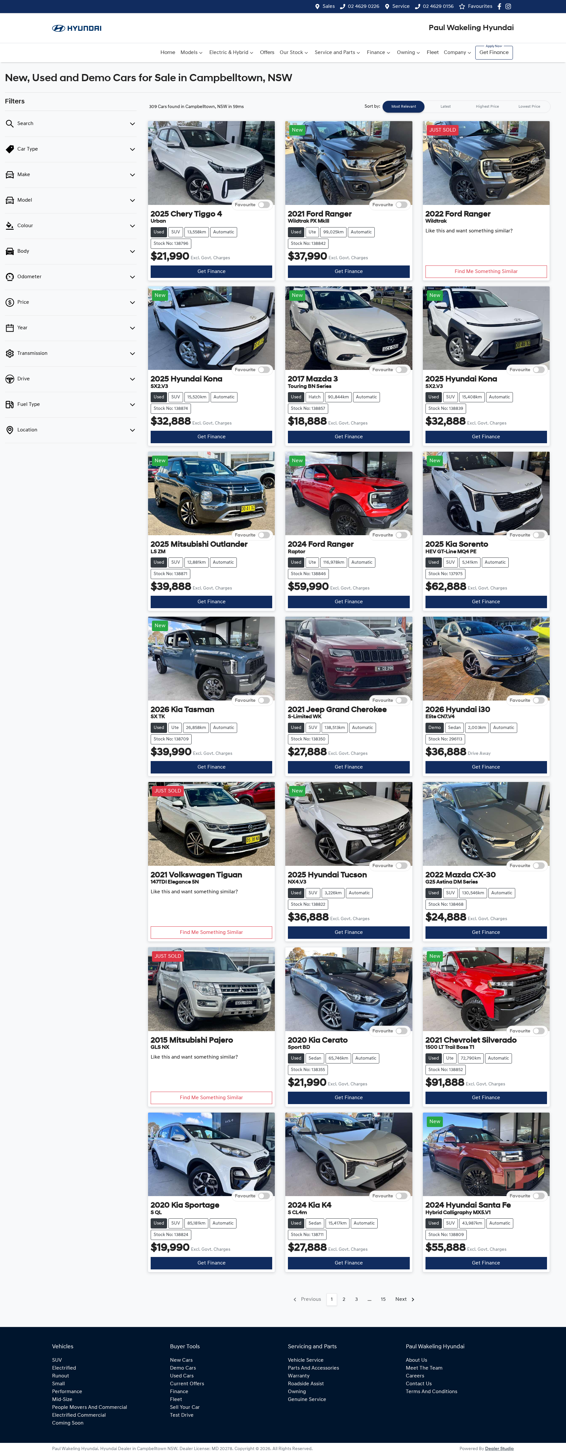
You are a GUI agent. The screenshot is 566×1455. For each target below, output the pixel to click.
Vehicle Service (306, 1360)
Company (455, 52)
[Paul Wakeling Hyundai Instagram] (509, 6)
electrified (64, 1368)
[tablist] (466, 106)
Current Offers (187, 1384)
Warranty (299, 1376)
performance (67, 1391)
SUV (57, 1360)
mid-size (62, 1399)
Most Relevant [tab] (403, 107)
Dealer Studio (499, 1448)
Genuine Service (307, 1399)
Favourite (245, 204)
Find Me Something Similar (486, 271)
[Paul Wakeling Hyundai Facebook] (500, 6)
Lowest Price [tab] (529, 107)
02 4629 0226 (363, 6)
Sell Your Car (185, 1407)
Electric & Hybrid (228, 52)
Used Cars (182, 1376)
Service (401, 6)
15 (383, 1299)
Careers (415, 1376)
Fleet (433, 52)
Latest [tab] (446, 107)
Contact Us (419, 1384)
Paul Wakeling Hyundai (471, 28)
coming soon (68, 1423)
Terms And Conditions (431, 1391)
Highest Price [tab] (487, 107)
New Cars (181, 1360)
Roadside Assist (306, 1384)
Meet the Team (424, 1368)
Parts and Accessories (313, 1368)
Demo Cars (183, 1368)
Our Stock (291, 52)
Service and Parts (335, 52)
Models (189, 52)
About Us (416, 1360)
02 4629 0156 (438, 6)
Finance (376, 52)
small (58, 1384)
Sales (329, 6)
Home (167, 52)
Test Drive (182, 1415)
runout (60, 1376)
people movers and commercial (89, 1407)
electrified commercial (79, 1415)
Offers (267, 52)
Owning (406, 52)
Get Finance (494, 52)
